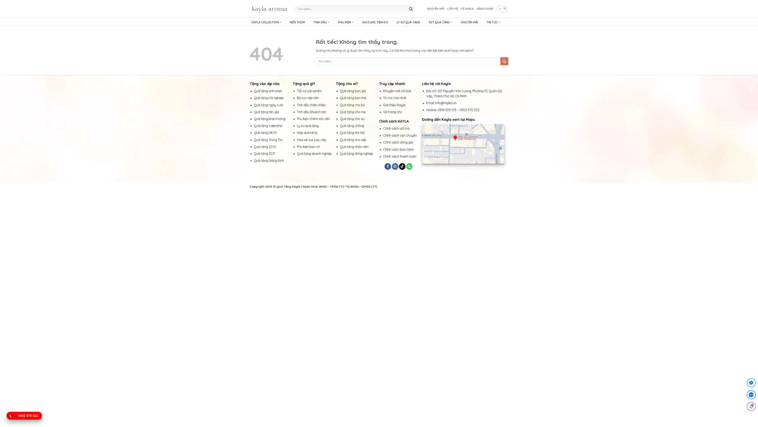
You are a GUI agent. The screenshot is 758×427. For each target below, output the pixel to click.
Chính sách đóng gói (398, 142)
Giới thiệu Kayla (394, 105)
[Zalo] (751, 395)
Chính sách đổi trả (396, 128)
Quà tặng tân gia (267, 112)
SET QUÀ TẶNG (439, 22)
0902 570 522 (469, 110)
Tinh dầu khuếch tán (312, 112)
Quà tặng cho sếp (353, 140)
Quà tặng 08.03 (265, 133)
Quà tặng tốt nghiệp (269, 98)
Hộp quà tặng (307, 133)
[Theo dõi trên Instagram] (395, 166)
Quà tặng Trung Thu (268, 140)
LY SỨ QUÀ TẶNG (408, 22)
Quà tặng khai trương (269, 119)
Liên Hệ (452, 8)
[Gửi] (411, 9)
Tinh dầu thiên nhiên (311, 105)
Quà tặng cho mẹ (353, 112)
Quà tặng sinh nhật (268, 91)
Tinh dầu (320, 22)
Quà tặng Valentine (268, 126)
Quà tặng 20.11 (264, 154)
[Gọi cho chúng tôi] (409, 166)
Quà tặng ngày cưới (268, 105)
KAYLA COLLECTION (265, 22)
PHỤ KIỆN (344, 22)
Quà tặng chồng (352, 126)
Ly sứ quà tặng (308, 126)
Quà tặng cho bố (352, 105)
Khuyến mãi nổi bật (397, 91)
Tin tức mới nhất (395, 98)
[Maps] (751, 407)
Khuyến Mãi (436, 8)
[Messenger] (751, 383)
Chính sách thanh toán (399, 156)
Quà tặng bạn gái (353, 91)
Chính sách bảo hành (398, 149)
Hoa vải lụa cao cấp (312, 140)
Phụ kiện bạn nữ (308, 147)
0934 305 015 (447, 110)
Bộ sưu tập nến (308, 98)
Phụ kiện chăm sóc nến (313, 119)
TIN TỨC (492, 22)
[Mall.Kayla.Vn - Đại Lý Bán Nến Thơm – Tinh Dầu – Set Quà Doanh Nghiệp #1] (269, 9)
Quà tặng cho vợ (352, 119)
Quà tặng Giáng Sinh (269, 160)
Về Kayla (467, 8)
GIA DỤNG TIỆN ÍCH (375, 22)
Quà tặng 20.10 (265, 147)
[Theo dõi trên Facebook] (388, 166)
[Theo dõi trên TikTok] (402, 166)
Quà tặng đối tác (353, 133)
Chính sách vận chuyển (400, 135)
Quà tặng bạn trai (353, 98)
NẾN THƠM (297, 22)
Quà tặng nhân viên (354, 147)
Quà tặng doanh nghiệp (314, 154)
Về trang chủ (392, 112)
